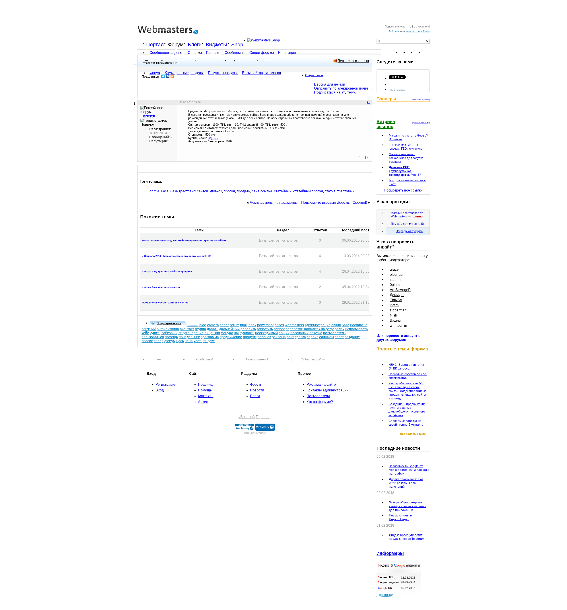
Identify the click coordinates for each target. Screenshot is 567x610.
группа (200, 329)
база (165, 191)
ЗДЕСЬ (213, 138)
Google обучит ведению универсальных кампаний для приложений (407, 506)
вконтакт (187, 329)
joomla (154, 191)
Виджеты (216, 44)
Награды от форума (409, 231)
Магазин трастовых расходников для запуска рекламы (406, 157)
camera (213, 325)
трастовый (346, 191)
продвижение (231, 337)
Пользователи (318, 396)
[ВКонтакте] (167, 76)
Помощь (205, 390)
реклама (279, 337)
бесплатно (358, 325)
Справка (195, 53)
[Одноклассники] (172, 76)
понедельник (189, 337)
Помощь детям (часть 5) (407, 223)
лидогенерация (191, 333)
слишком (326, 337)
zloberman (398, 310)
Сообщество (235, 53)
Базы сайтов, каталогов (261, 73)
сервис (312, 337)
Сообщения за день (166, 53)
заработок (294, 329)
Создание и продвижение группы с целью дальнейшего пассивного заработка (407, 409)
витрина (172, 329)
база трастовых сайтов (189, 191)
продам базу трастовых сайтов (161, 287)
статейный (282, 191)
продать (243, 191)
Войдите (394, 31)
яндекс (209, 341)
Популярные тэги (169, 323)
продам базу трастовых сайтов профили (167, 271)
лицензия (212, 333)
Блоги (195, 44)
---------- (192, 325)
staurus (395, 280)
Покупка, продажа (223, 73)
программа (210, 337)
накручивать (244, 333)
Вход (159, 390)
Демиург (397, 295)
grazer (395, 269)
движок (216, 191)
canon (224, 325)
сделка (300, 337)
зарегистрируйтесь (418, 31)
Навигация (287, 53)
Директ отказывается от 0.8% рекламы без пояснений (406, 482)
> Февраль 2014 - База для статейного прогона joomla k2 (176, 256)
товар (158, 341)
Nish (393, 315)
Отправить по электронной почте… (343, 88)
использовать (356, 329)
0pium (395, 285)
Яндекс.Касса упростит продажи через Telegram (407, 536)
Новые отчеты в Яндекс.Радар (400, 517)
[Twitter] (163, 76)
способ (147, 341)
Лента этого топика (353, 61)
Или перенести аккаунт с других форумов (398, 338)
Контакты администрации (327, 390)
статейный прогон (308, 191)
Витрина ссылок (386, 124)
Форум (176, 44)
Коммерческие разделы (184, 73)
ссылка (266, 191)
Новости (257, 390)
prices (279, 325)
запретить (265, 329)
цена (189, 341)
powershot (265, 325)
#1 (368, 102)
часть (198, 341)
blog (202, 325)
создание (352, 337)
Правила (213, 53)
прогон (229, 191)
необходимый (266, 333)
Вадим (395, 320)
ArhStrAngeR (400, 290)
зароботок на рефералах (323, 329)
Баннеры (386, 98)
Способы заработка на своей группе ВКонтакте (405, 422)
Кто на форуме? (320, 402)
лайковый (169, 333)
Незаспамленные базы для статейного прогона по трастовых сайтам (184, 240)
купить (155, 333)
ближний (149, 329)
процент (249, 337)
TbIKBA (396, 300)
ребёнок (264, 337)
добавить (248, 329)
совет (339, 337)
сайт (255, 191)
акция (336, 325)
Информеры (390, 553)
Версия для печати (329, 84)
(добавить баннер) (421, 100)
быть (161, 329)
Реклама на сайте (321, 384)
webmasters (294, 325)
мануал (227, 333)
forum (234, 325)
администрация (317, 325)
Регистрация (165, 384)
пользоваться (153, 337)
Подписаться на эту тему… (336, 92)
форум (169, 341)
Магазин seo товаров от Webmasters (407, 214)
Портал (155, 44)
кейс (145, 333)
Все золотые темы (413, 434)
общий (284, 333)
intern (394, 305)
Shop (237, 44)
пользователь (334, 333)
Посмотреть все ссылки (403, 190)
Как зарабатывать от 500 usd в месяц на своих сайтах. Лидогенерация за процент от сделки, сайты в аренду (407, 390)
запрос (279, 329)
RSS (426, 53)
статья (330, 191)
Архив (203, 402)
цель (180, 341)
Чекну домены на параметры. (274, 202)
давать (212, 329)
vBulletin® (247, 417)
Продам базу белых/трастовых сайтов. (165, 302)
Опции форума (261, 53)
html (243, 325)
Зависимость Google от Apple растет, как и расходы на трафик (409, 469)
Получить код (385, 594)
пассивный (299, 333)
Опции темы (314, 75)
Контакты (205, 396)
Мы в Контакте (398, 89)
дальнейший (229, 329)
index (252, 325)
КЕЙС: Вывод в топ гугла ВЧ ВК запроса (406, 366)
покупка (315, 333)
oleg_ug (396, 274)
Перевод (263, 417)
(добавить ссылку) (421, 122)
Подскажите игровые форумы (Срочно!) (334, 202)
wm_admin (398, 325)
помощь (171, 337)
